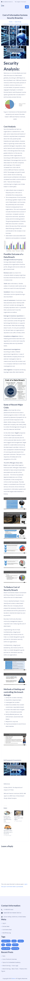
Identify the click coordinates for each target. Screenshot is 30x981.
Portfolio (15, 945)
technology (15, 948)
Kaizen (8, 945)
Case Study (18, 21)
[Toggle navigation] (27, 6)
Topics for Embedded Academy (11, 962)
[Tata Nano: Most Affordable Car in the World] (8, 827)
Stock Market (6, 948)
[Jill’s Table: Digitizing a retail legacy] (18, 813)
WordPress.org (6, 933)
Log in (4, 923)
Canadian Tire (6, 941)
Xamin (14, 978)
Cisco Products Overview (9, 959)
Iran (3, 945)
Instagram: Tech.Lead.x (21, 1)
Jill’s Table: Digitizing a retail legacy (18, 818)
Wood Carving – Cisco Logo (10, 965)
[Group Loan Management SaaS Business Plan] (8, 813)
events (14, 941)
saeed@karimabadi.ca (8, 1)
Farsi (3, 956)
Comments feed (7, 929)
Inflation (20, 941)
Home (10, 21)
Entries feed (5, 926)
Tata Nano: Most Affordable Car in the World (8, 832)
